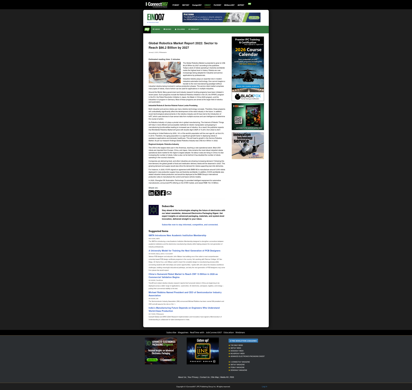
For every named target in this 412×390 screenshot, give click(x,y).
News (157, 29)
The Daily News (237, 345)
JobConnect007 (214, 333)
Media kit (195, 29)
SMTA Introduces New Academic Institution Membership (177, 235)
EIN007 (208, 5)
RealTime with (197, 333)
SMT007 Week (236, 348)
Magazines (183, 333)
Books (168, 29)
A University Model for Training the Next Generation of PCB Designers (184, 250)
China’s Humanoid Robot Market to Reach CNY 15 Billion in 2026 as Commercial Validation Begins (183, 275)
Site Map (215, 377)
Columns (181, 29)
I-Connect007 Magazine (240, 362)
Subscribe (171, 333)
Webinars (240, 333)
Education (229, 333)
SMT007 (185, 5)
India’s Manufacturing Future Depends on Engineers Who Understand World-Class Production (184, 309)
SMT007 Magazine (238, 364)
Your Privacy (193, 377)
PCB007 (176, 5)
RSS (232, 377)
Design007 (197, 5)
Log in (264, 386)
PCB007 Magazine (237, 367)
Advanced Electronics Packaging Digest (248, 356)
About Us (182, 377)
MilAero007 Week (238, 353)
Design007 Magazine (239, 370)
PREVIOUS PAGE (153, 22)
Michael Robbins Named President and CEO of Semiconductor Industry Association (185, 294)
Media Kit (224, 377)
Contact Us (205, 377)
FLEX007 (217, 5)
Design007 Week (237, 351)
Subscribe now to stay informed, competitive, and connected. (190, 224)
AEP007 (241, 5)
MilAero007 (229, 5)
